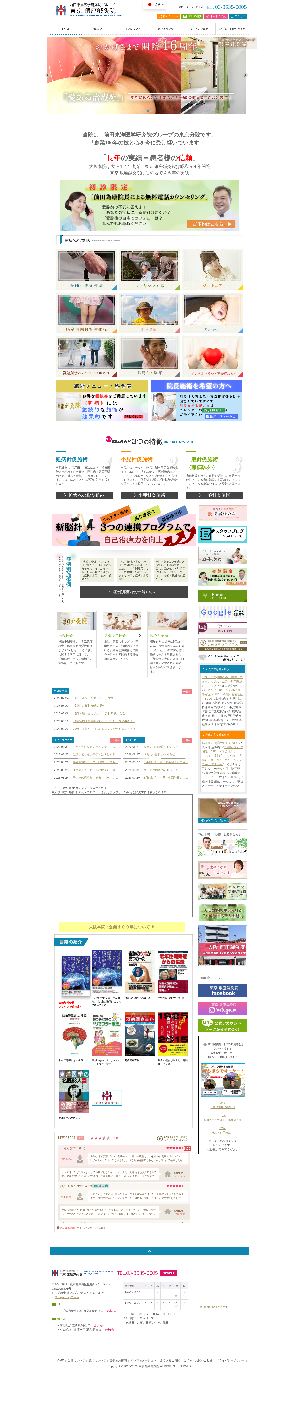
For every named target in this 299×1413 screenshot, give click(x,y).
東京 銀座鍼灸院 (68, 1227)
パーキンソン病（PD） (216, 690)
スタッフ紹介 (115, 636)
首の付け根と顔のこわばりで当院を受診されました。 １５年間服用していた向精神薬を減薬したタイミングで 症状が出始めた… (133, 570)
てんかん (217, 764)
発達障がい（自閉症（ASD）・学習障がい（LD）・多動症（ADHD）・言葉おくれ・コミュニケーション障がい (222, 756)
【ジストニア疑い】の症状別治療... (95, 770)
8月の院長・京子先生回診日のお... (166, 777)
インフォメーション (143, 1360)
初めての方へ (171, 16)
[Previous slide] (48, 75)
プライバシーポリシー (230, 1360)
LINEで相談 (194, 16)
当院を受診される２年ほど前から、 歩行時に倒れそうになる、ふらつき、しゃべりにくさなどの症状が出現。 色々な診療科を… (96, 570)
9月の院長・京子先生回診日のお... (166, 762)
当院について (76, 1360)
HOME (59, 1360)
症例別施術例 (118, 1360)
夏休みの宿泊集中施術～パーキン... (95, 777)
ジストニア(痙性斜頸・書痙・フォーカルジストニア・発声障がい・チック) (222, 681)
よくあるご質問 (170, 1360)
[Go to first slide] (245, 75)
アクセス (240, 16)
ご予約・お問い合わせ (198, 1360)
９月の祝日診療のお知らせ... (162, 746)
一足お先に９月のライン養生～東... (95, 746)
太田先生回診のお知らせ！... (162, 770)
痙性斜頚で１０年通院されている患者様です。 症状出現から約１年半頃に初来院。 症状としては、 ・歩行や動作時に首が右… (171, 570)
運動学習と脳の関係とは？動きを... (95, 754)
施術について (97, 1360)
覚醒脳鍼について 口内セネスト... (95, 762)
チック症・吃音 (227, 768)
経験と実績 (159, 636)
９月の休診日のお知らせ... (161, 754)
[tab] (142, 111)
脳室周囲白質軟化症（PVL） (220, 743)
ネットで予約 (218, 16)
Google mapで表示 (67, 1297)
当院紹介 (65, 636)
